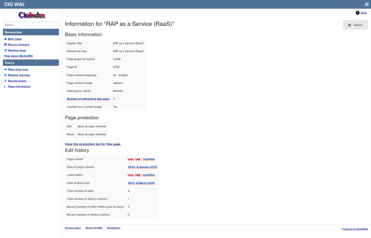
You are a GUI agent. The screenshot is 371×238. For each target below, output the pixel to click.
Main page (15, 39)
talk (138, 159)
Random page (17, 50)
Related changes (19, 75)
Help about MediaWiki (18, 56)
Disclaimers (113, 227)
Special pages (17, 81)
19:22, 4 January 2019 (142, 167)
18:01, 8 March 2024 (141, 183)
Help (364, 13)
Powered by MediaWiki (355, 229)
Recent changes (18, 44)
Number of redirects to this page (88, 98)
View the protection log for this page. (93, 144)
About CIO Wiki (93, 227)
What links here (18, 69)
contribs (148, 159)
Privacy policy (73, 227)
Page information (19, 86)
